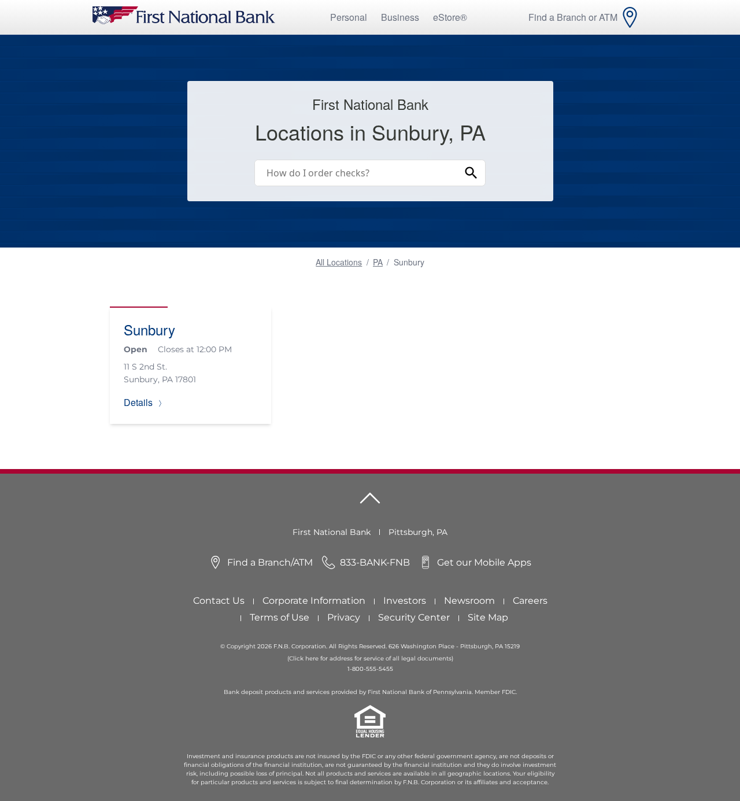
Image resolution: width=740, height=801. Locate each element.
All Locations (339, 262)
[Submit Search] (471, 173)
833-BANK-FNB (375, 562)
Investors (404, 600)
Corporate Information (313, 600)
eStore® (450, 17)
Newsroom (469, 600)
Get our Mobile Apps (484, 562)
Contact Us (219, 600)
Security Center (414, 617)
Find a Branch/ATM (270, 562)
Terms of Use (279, 617)
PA (378, 262)
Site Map (488, 617)
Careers (530, 600)
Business (400, 17)
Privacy (343, 617)
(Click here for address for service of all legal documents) (370, 658)
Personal (348, 17)
